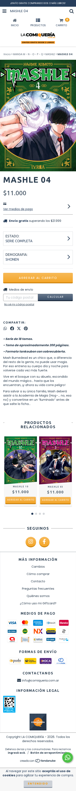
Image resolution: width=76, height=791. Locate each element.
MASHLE (50, 54)
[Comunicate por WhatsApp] (67, 757)
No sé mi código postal (19, 304)
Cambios (38, 567)
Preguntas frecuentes (38, 589)
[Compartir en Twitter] (19, 328)
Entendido (38, 783)
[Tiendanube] (38, 762)
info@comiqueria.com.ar (40, 680)
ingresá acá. (17, 753)
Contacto (38, 581)
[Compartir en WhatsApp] (5, 328)
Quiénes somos (38, 596)
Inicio (7, 54)
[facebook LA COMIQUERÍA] (44, 542)
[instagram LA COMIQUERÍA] (31, 542)
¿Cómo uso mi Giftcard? (38, 603)
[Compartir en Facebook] (12, 328)
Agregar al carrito (20, 499)
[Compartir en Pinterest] (26, 328)
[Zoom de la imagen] (71, 64)
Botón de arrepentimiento (49, 753)
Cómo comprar (38, 574)
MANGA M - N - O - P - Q (28, 54)
